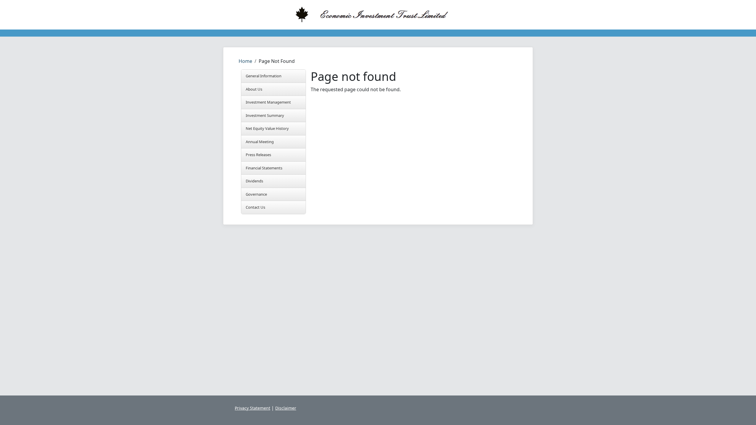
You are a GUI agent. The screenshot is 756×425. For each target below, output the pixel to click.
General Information (263, 76)
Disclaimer (285, 408)
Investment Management (268, 102)
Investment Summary (265, 115)
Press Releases (258, 154)
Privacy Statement (252, 408)
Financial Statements (264, 168)
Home (245, 61)
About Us (254, 89)
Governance (256, 194)
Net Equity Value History (267, 128)
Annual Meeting (260, 141)
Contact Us (255, 207)
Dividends (254, 181)
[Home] (376, 15)
